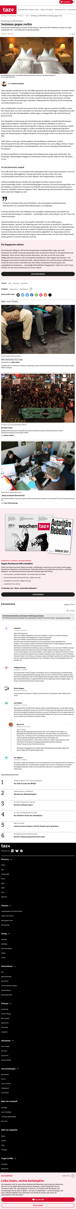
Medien (21, 15)
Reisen (3, 1136)
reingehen (4, 1032)
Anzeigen (4, 1150)
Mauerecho (5, 1023)
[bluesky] (17, 852)
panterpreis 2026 (6, 995)
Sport (3, 883)
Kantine (3, 1141)
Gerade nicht (66, 1176)
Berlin (3, 888)
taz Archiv (4, 1121)
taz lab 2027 (5, 1093)
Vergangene (5, 1088)
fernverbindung (6, 1014)
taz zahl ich (4, 981)
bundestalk (4, 1009)
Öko (2, 870)
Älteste (73, 604)
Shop (2, 1145)
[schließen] (73, 1176)
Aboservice (4, 1169)
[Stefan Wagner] (6, 688)
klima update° (5, 1018)
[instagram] (21, 852)
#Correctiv (16, 283)
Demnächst (5, 1074)
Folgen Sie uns (5, 851)
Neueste (66, 604)
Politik (3, 865)
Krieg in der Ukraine (7, 916)
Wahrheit (4, 897)
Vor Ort (3, 1079)
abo (2, 972)
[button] (73, 2)
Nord (2, 892)
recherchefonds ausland (9, 986)
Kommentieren (14, 289)
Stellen (3, 953)
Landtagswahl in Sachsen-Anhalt (11, 911)
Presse (3, 958)
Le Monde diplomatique (8, 1117)
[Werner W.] (11, 724)
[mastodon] (12, 852)
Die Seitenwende (6, 948)
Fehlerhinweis (24, 289)
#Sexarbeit (24, 283)
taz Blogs (4, 1107)
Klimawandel (5, 925)
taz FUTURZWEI (6, 1112)
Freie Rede (4, 1027)
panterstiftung (5, 990)
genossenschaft (6, 977)
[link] (29, 9)
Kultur (3, 879)
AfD (27, 15)
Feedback (4, 1164)
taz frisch (4, 1051)
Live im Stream (6, 1083)
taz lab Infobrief (6, 1060)
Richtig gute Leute (7, 920)
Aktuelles (4, 939)
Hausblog (4, 944)
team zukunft (5, 1046)
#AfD (10, 283)
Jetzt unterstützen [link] (38, 274)
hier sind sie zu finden (63, 618)
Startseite (4, 15)
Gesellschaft (12, 15)
